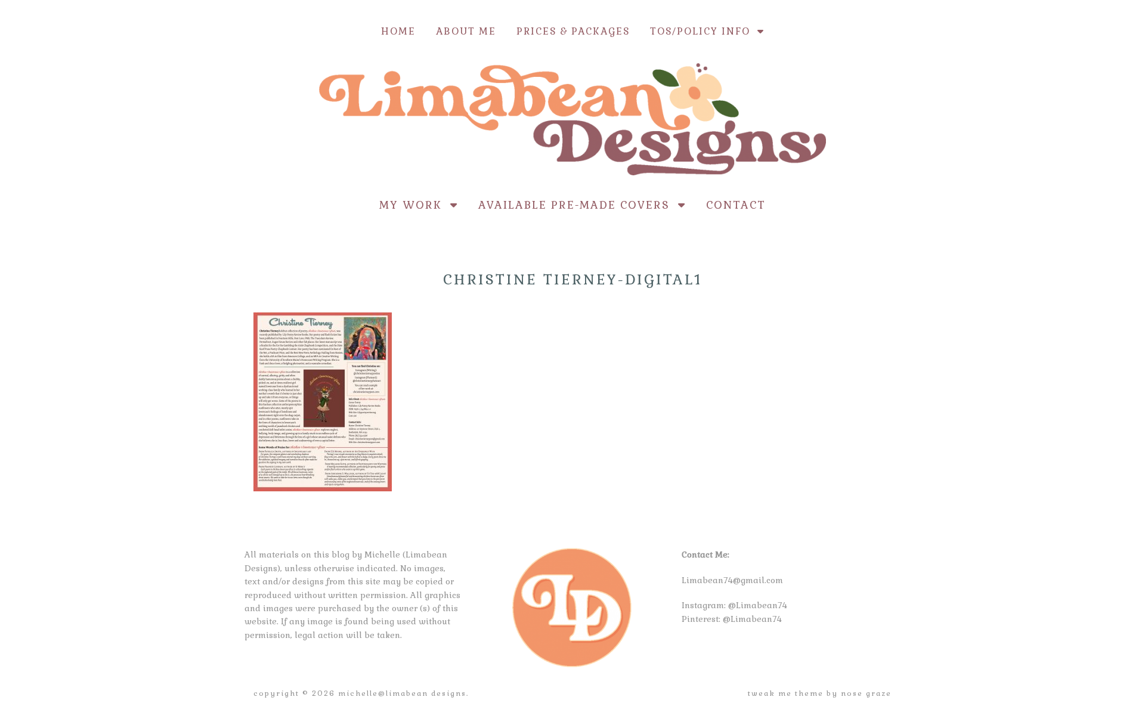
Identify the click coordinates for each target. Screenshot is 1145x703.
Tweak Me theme (786, 693)
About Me (466, 31)
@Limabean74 (757, 605)
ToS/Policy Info (703, 31)
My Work (414, 205)
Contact (736, 205)
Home (398, 31)
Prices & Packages (573, 31)
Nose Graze (866, 693)
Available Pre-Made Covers (578, 205)
